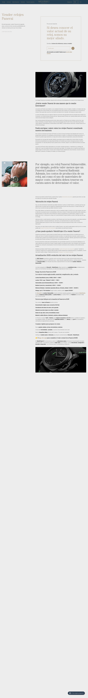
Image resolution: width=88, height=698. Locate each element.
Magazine (69, 2)
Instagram (61, 252)
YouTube (66, 252)
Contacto (23, 2)
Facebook (71, 252)
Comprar (9, 2)
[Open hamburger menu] (84, 2)
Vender (3, 2)
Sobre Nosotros (15, 2)
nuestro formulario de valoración (48, 228)
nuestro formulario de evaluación (66, 249)
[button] (73, 48)
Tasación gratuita (30, 2)
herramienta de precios (67, 196)
